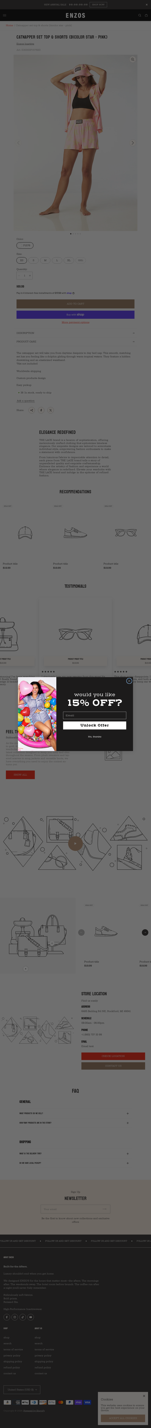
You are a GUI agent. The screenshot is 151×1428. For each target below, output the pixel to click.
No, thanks (94, 736)
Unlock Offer (94, 725)
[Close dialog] (129, 680)
